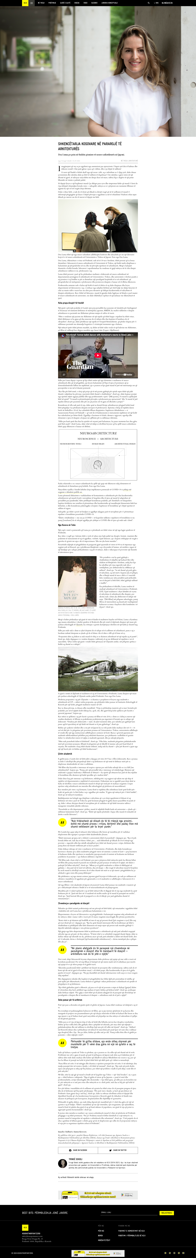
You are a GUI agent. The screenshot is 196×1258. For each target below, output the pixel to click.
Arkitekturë (133, 161)
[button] (25, 3)
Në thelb (124, 161)
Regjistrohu (166, 1213)
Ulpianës (79, 624)
